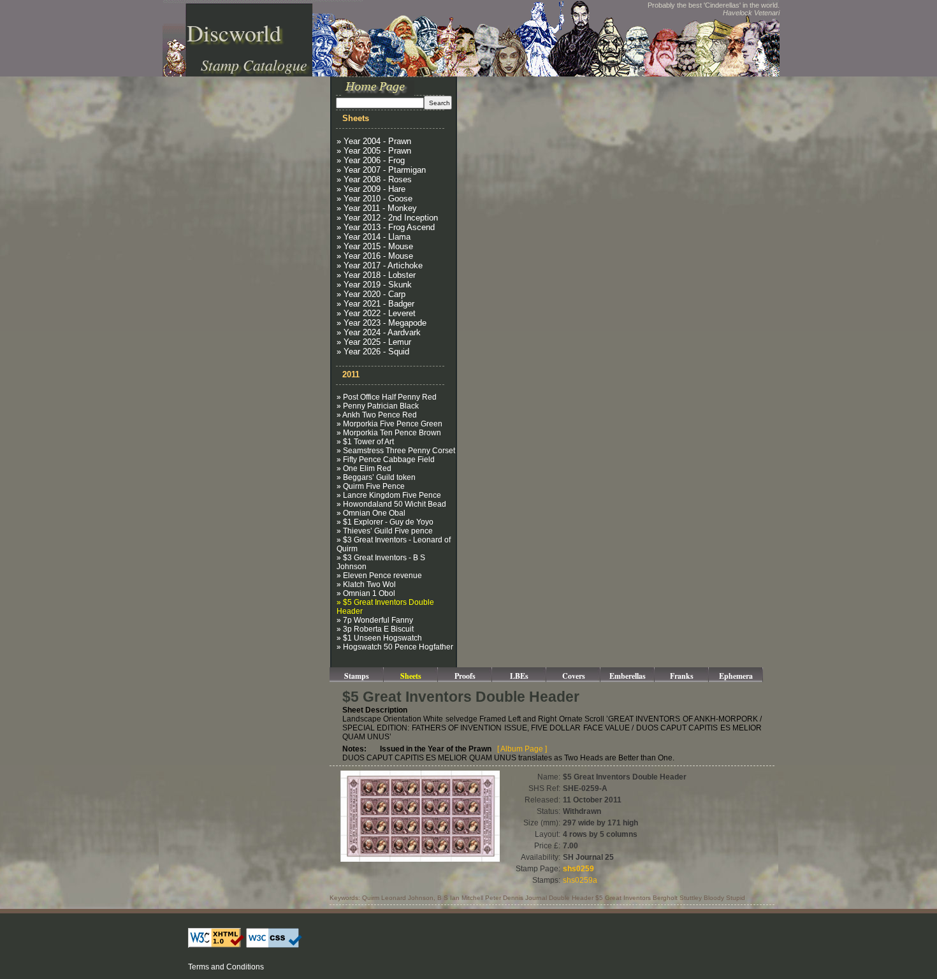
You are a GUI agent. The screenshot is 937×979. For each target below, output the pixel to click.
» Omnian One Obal (371, 513)
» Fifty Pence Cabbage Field (386, 459)
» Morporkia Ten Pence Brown (389, 432)
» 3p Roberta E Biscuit (375, 629)
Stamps (356, 676)
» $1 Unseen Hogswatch (379, 638)
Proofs (465, 676)
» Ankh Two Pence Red (377, 414)
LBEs (519, 676)
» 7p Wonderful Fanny (375, 620)
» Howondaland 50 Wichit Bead (391, 504)
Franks (682, 676)
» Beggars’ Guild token (376, 477)
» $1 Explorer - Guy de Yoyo (385, 522)
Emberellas (627, 676)
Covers (573, 676)
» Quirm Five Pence (371, 486)
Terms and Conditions (226, 966)
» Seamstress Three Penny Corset (396, 450)
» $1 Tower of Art (365, 441)
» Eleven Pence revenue (379, 575)
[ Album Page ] (522, 748)
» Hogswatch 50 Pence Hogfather (395, 646)
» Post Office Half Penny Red (387, 397)
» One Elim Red (364, 468)
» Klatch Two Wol (366, 584)
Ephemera (736, 676)
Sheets (410, 676)
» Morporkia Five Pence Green (389, 423)
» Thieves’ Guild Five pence (385, 530)
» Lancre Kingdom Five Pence (389, 495)
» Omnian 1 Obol (366, 593)
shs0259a (580, 880)
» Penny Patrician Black (378, 406)
